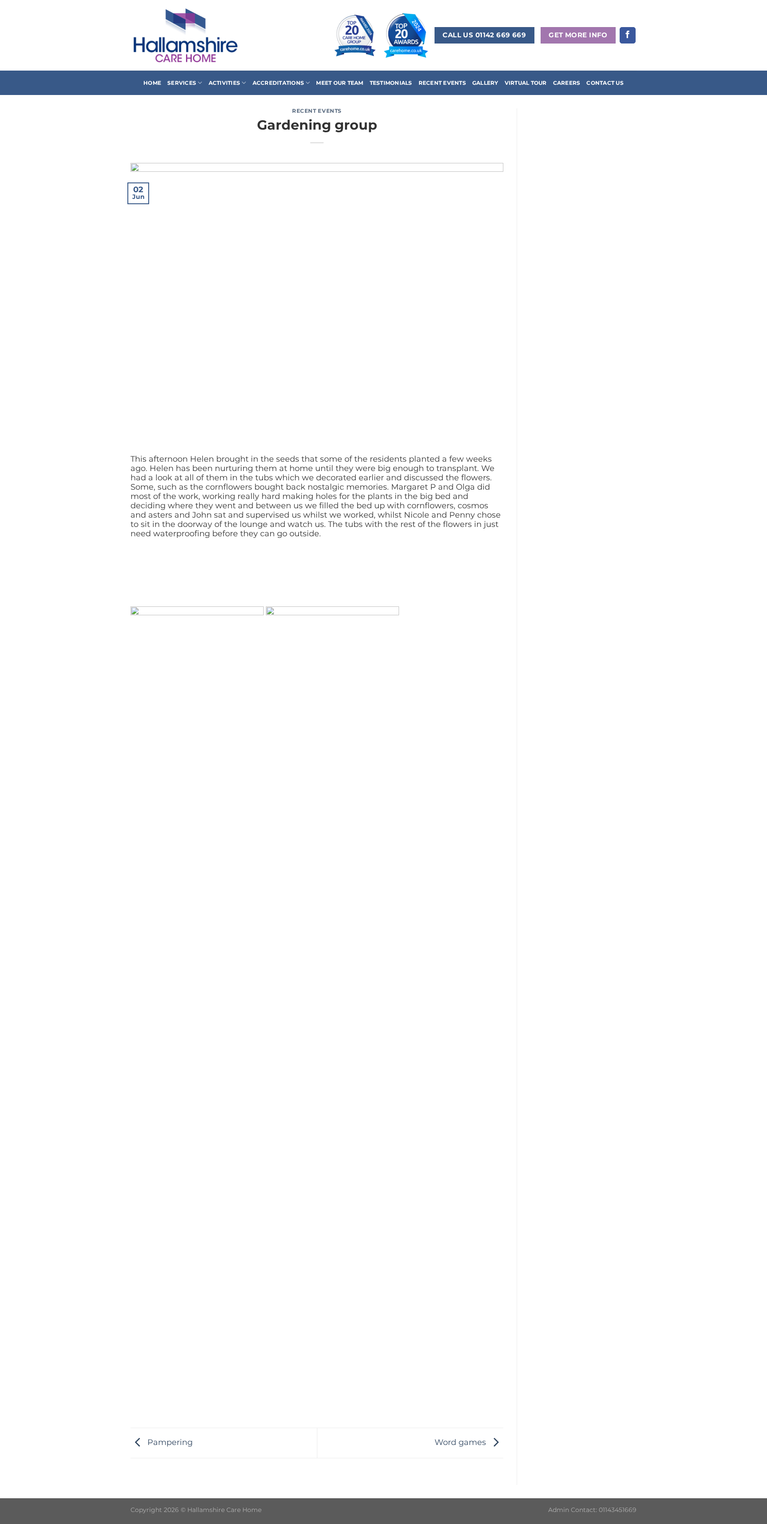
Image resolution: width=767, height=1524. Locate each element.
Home (152, 82)
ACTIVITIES (224, 82)
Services (181, 82)
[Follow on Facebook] (628, 35)
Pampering (169, 1442)
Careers (567, 82)
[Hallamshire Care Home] (185, 35)
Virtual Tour (526, 82)
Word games (461, 1442)
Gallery (485, 82)
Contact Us (604, 82)
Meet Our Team (339, 82)
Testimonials (391, 82)
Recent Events (442, 82)
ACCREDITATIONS (278, 82)
